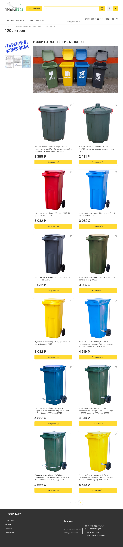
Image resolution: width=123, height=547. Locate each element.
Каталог (36, 8)
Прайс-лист (39, 20)
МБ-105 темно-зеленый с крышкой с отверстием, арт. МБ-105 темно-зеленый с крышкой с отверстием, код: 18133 (53, 148)
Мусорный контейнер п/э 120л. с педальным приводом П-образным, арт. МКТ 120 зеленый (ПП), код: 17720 (51, 477)
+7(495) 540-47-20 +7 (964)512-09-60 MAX (101, 19)
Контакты (20, 20)
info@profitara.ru (73, 22)
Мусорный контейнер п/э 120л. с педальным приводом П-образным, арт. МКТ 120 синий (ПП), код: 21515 (51, 410)
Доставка (29, 20)
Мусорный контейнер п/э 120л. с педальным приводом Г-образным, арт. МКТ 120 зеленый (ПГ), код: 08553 (96, 410)
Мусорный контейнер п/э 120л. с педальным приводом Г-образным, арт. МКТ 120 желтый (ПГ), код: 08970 (96, 477)
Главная (8, 26)
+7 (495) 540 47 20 (72, 529)
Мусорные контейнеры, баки (28, 26)
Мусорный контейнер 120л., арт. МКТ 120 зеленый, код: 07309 (97, 278)
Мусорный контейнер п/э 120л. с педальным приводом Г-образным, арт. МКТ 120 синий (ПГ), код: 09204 (96, 344)
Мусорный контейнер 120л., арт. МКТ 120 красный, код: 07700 (52, 214)
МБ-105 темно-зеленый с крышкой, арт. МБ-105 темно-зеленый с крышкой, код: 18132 (96, 148)
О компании (9, 20)
